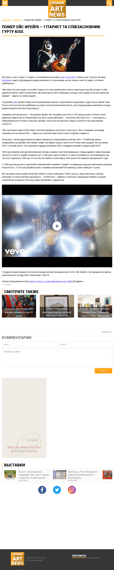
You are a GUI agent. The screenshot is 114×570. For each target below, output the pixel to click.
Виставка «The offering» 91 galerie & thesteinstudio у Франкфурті (82, 474)
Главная (6, 20)
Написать (103, 370)
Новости (17, 19)
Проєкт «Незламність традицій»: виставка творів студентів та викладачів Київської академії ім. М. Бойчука (33, 474)
